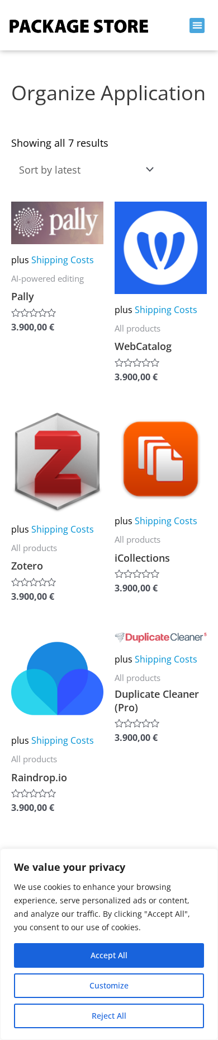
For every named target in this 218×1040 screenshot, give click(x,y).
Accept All (109, 955)
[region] (109, 944)
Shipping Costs (62, 260)
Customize (109, 985)
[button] (197, 25)
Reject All (109, 1015)
